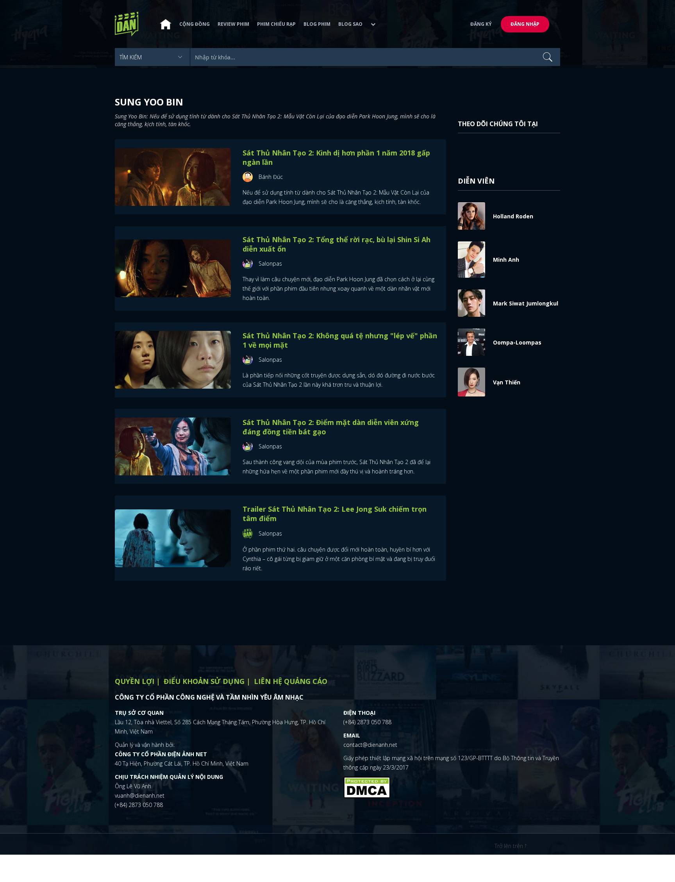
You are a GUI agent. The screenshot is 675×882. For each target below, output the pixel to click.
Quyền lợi (134, 681)
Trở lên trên (510, 846)
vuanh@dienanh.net (139, 795)
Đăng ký (481, 24)
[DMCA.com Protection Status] (366, 786)
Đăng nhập (525, 24)
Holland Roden (513, 216)
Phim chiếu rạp (276, 24)
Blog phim (317, 24)
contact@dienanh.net (370, 744)
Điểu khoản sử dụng (204, 681)
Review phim (233, 24)
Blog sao (350, 24)
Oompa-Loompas (517, 342)
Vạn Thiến (506, 382)
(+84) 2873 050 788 (139, 805)
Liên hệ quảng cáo (290, 681)
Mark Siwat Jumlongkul (525, 303)
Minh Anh (506, 259)
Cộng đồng (194, 24)
